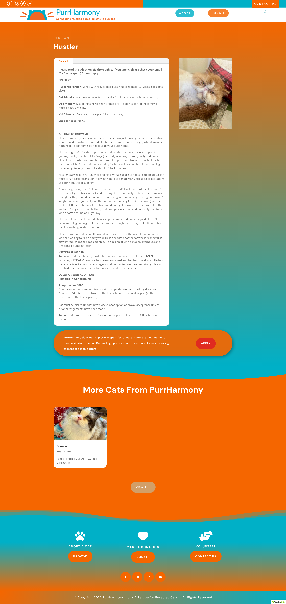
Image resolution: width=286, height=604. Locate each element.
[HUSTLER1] (205, 128)
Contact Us (265, 3)
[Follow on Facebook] (9, 3)
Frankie (62, 446)
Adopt (185, 13)
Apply (206, 343)
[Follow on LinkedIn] (29, 3)
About (63, 60)
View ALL (143, 487)
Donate (218, 13)
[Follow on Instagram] (16, 3)
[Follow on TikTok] (23, 3)
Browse (80, 556)
